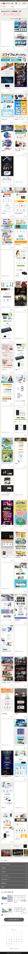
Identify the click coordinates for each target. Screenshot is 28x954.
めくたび (17, 588)
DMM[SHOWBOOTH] (6, 651)
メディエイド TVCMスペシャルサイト (7, 620)
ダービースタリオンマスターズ (7, 463)
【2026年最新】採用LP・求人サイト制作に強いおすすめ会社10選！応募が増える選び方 (20, 909)
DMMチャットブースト (20, 776)
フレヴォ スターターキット (7, 182)
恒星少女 (4, 150)
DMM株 (3, 213)
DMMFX (17, 275)
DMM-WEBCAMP (5, 494)
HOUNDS (17, 682)
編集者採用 (17, 620)
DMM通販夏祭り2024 (6, 776)
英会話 (16, 463)
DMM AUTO (4, 119)
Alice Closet (4, 369)
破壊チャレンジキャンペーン (20, 119)
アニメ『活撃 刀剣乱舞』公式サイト (7, 88)
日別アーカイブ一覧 (14, 948)
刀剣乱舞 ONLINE (6, 682)
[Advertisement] (7, 33)
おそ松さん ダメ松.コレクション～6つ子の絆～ (7, 244)
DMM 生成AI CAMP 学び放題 (20, 46)
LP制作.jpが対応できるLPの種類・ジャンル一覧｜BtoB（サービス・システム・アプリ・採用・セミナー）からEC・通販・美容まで (20, 897)
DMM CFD (17, 838)
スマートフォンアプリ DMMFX (20, 432)
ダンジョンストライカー (20, 88)
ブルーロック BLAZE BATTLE (20, 745)
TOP (2, 860)
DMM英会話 (18, 150)
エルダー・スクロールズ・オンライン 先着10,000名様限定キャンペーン (20, 307)
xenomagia (4, 526)
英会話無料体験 (18, 213)
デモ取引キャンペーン (7, 557)
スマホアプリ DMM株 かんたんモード (20, 401)
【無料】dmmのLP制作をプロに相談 (11, 14)
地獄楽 (16, 713)
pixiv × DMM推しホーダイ (20, 526)
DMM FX (17, 369)
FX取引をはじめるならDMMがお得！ (7, 338)
